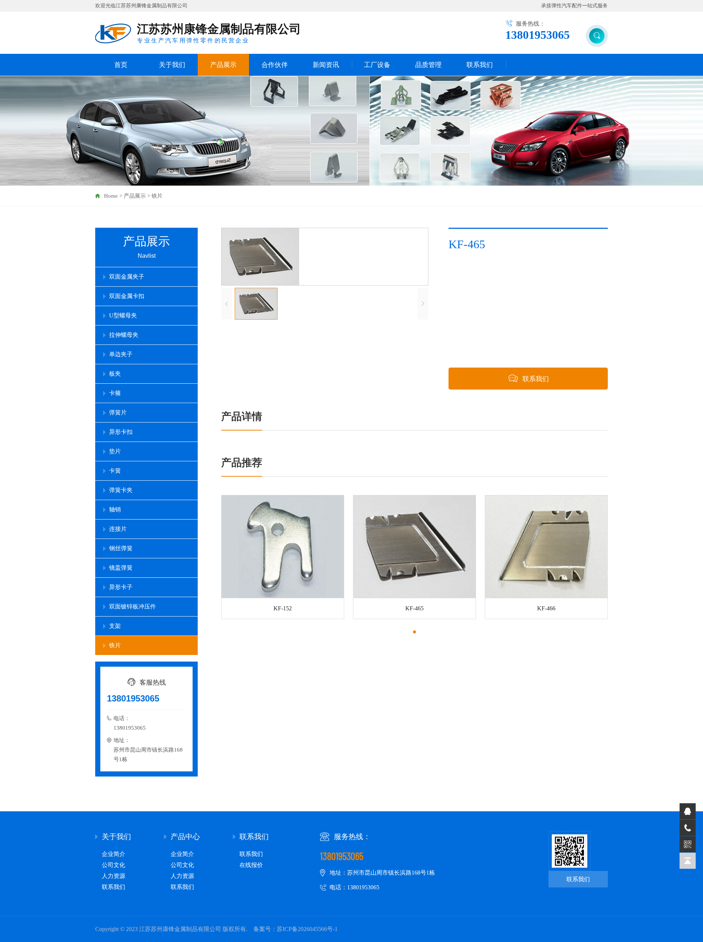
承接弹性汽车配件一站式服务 (574, 5)
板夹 (115, 374)
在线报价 (251, 865)
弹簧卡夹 (121, 490)
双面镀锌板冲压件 (132, 606)
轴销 (115, 509)
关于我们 (172, 64)
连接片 (118, 529)
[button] (414, 631)
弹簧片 (118, 412)
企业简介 (113, 854)
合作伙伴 (274, 64)
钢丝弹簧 (121, 548)
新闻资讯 (326, 64)
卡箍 (115, 393)
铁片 (157, 196)
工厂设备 (377, 64)
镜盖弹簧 (121, 568)
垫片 (115, 451)
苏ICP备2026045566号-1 (307, 929)
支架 (115, 626)
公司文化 (113, 865)
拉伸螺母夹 (123, 335)
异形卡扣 (121, 432)
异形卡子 (121, 587)
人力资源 (113, 876)
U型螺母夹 (123, 315)
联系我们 (479, 64)
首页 (120, 64)
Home (111, 196)
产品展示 (223, 64)
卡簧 (115, 471)
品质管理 (428, 64)
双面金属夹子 (126, 276)
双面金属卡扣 (126, 296)
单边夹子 (121, 354)
